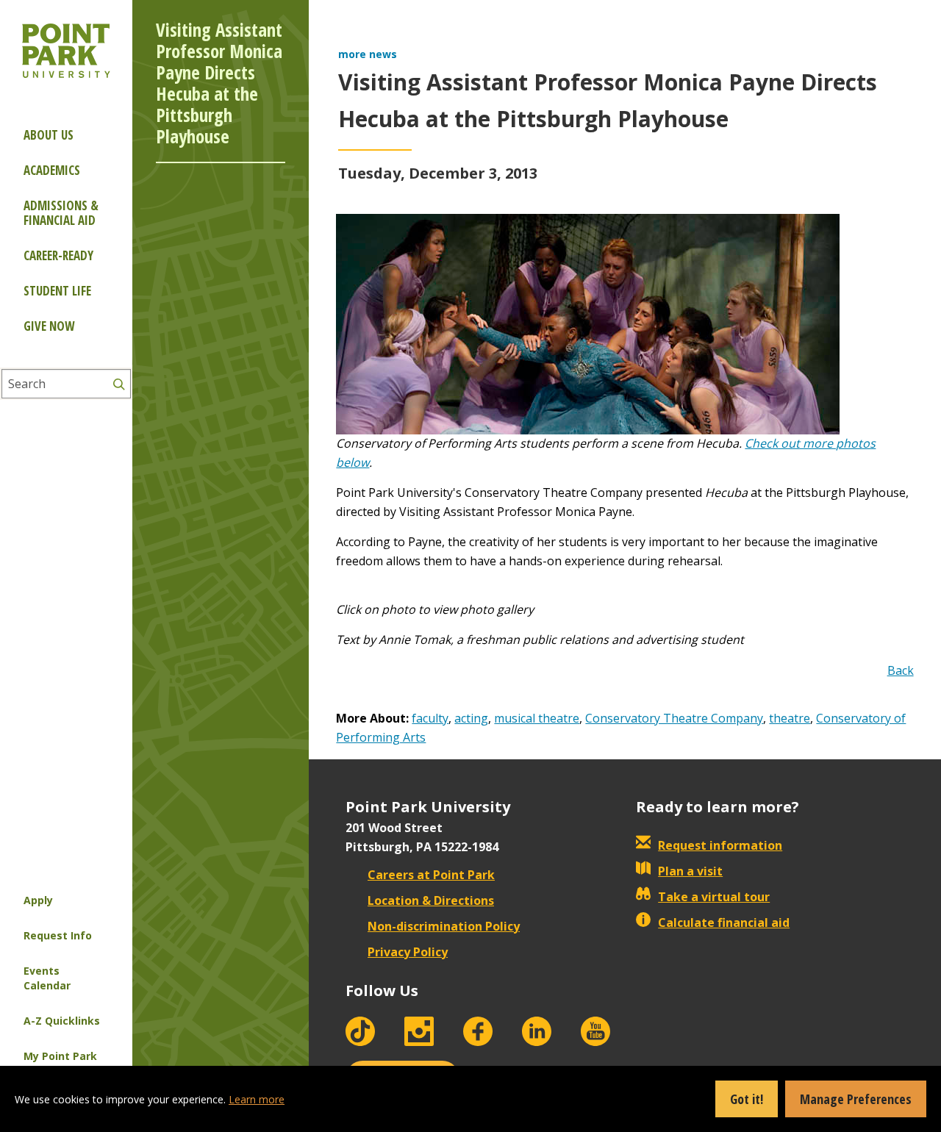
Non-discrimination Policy (444, 926)
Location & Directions (431, 900)
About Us (49, 134)
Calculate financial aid (724, 922)
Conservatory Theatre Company (674, 718)
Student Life (57, 290)
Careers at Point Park (431, 875)
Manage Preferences (856, 1099)
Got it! (746, 1099)
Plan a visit (690, 871)
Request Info (58, 935)
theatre (789, 718)
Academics (52, 170)
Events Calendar (47, 978)
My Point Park (60, 1056)
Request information (720, 845)
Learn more (257, 1099)
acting (471, 718)
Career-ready (58, 255)
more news (367, 54)
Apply (38, 900)
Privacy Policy (408, 952)
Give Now (49, 326)
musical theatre (536, 718)
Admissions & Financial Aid (61, 213)
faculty (430, 718)
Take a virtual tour (714, 897)
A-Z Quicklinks (62, 1021)
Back (900, 670)
